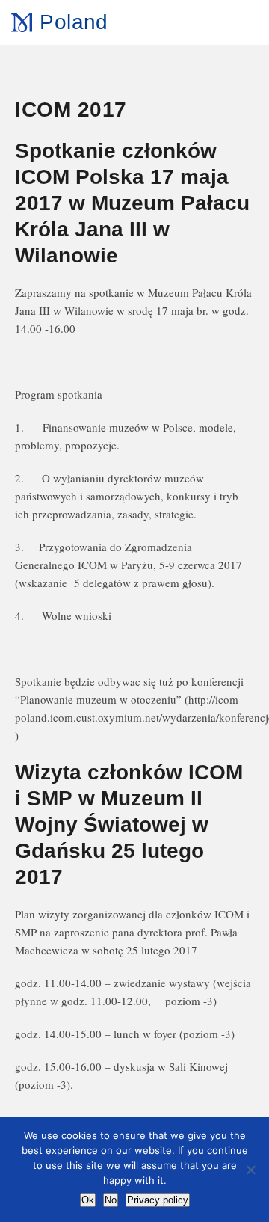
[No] (250, 1169)
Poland (74, 22)
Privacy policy (157, 1200)
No (111, 1200)
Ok (87, 1200)
